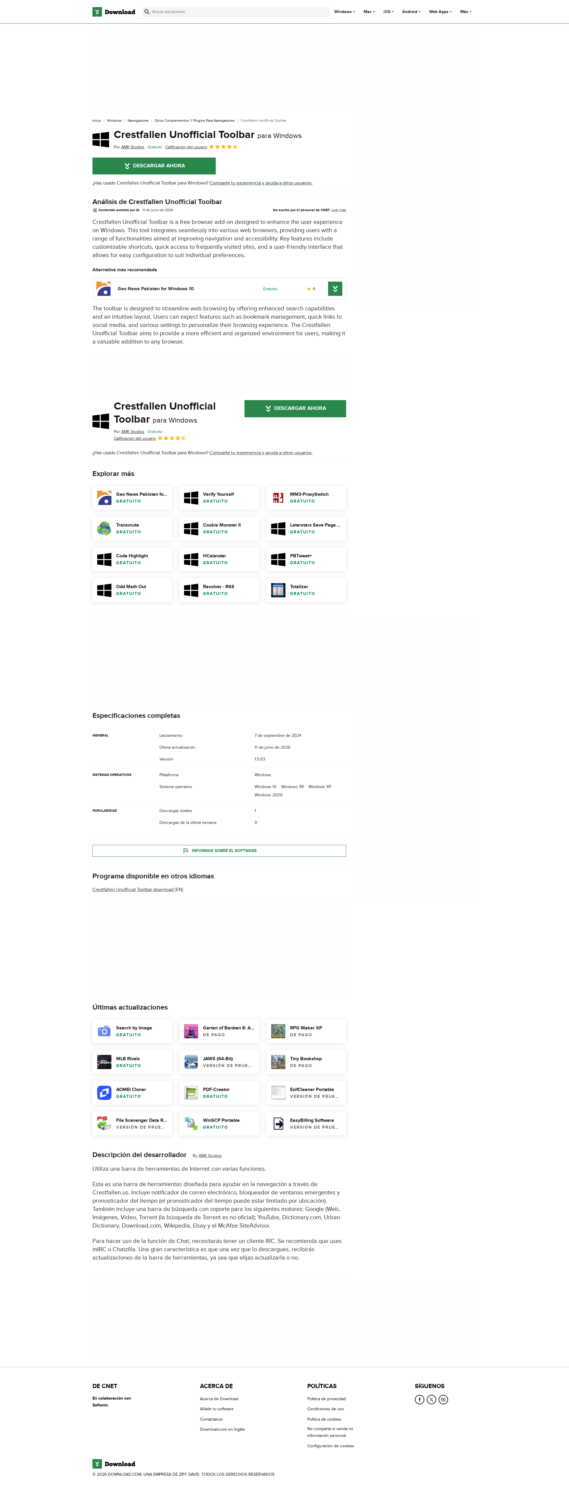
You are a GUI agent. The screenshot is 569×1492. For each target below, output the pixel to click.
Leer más (339, 210)
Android (409, 12)
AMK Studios (210, 1155)
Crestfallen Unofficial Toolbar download (133, 890)
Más (464, 11)
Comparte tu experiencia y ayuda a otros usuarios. (261, 183)
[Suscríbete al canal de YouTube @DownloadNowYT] (443, 1399)
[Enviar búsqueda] (147, 12)
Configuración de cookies (330, 1445)
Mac (368, 12)
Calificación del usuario (186, 147)
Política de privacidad (326, 1398)
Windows (343, 12)
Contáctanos (211, 1419)
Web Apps (438, 12)
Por (129, 147)
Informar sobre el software (224, 850)
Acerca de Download (219, 1398)
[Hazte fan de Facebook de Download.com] (419, 1399)
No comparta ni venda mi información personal (330, 1432)
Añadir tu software (217, 1408)
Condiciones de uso (325, 1408)
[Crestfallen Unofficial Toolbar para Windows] (100, 139)
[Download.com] (113, 12)
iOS (386, 12)
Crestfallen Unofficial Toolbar (208, 134)
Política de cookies (324, 1419)
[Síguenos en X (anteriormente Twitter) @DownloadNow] (431, 1399)
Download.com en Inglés (222, 1429)
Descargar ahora (159, 166)
